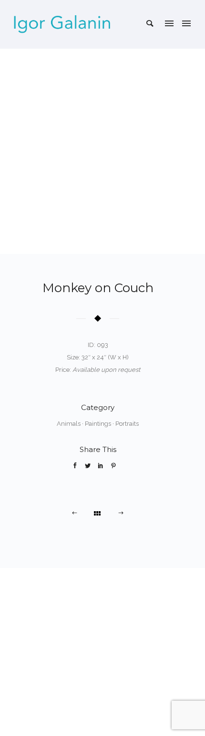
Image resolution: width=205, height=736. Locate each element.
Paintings (98, 423)
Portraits (127, 423)
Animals (69, 423)
